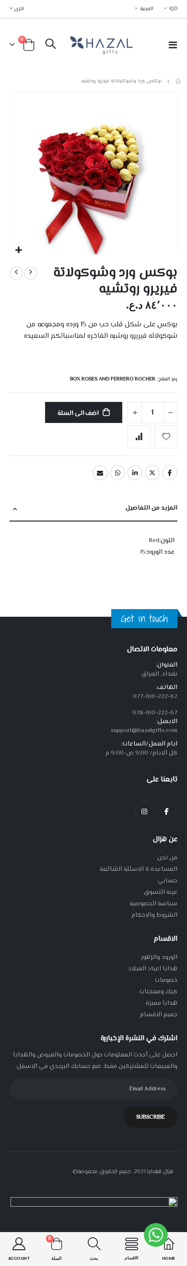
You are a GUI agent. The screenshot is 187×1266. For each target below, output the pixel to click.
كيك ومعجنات (158, 992)
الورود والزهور (159, 957)
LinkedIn (134, 472)
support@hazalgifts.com (144, 730)
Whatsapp (117, 472)
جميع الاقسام (158, 1015)
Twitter (152, 472)
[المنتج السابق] (30, 273)
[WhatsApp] (156, 1235)
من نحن (167, 858)
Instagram (144, 811)
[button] (18, 250)
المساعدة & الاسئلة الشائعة (138, 869)
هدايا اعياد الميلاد (152, 969)
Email (100, 472)
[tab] (93, 509)
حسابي (167, 881)
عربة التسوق (160, 892)
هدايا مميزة (161, 1003)
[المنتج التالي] (16, 273)
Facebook (169, 472)
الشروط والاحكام (154, 915)
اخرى (18, 9)
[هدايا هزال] (100, 45)
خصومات (166, 980)
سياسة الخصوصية (153, 904)
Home (178, 81)
